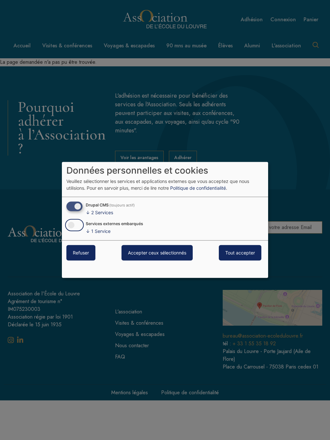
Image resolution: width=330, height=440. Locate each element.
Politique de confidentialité (198, 188)
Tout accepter (240, 252)
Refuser (81, 252)
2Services (99, 212)
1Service (98, 231)
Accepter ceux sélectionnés (157, 252)
